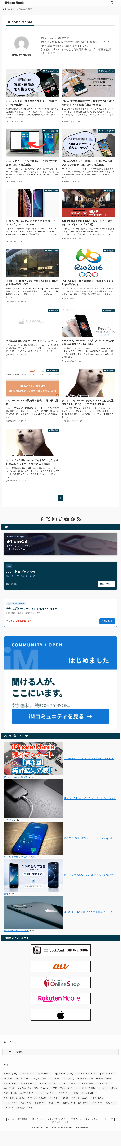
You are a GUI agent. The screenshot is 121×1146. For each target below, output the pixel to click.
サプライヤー (68, 1093)
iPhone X (103, 1083)
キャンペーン (45, 1093)
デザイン (79, 1098)
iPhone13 (47, 1083)
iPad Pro (85, 1078)
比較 (83, 1103)
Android (27, 1074)
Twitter (66, 1088)
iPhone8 (10, 1083)
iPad (68, 1078)
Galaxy (22, 1078)
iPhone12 (28, 1083)
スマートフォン (14, 1098)
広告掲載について (60, 1122)
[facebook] (42, 519)
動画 (54, 1103)
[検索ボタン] (112, 3)
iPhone (103, 1078)
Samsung (49, 1088)
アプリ (10, 1093)
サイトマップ (107, 1119)
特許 (97, 1103)
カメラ (26, 1093)
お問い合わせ (36, 1119)
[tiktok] (60, 519)
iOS (54, 1078)
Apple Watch (85, 1074)
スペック (88, 1093)
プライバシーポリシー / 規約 (84, 1119)
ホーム (11, 1119)
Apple (44, 1074)
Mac (9, 1088)
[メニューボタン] (118, 3)
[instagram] (54, 519)
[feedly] (73, 519)
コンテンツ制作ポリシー (57, 1119)
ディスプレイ (58, 1098)
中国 (25, 1103)
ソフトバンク (37, 1098)
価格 (39, 1103)
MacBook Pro (28, 1088)
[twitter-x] (48, 519)
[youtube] (66, 519)
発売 (111, 1103)
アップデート (107, 1088)
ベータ (10, 1103)
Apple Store (64, 1074)
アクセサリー (85, 1088)
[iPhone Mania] (13, 3)
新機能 (69, 1103)
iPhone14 (67, 1083)
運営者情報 (22, 1119)
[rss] (79, 519)
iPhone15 (85, 1083)
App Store (107, 1074)
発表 (8, 1107)
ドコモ (96, 1098)
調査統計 (24, 1107)
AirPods (10, 1074)
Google (39, 1078)
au (8, 1078)
